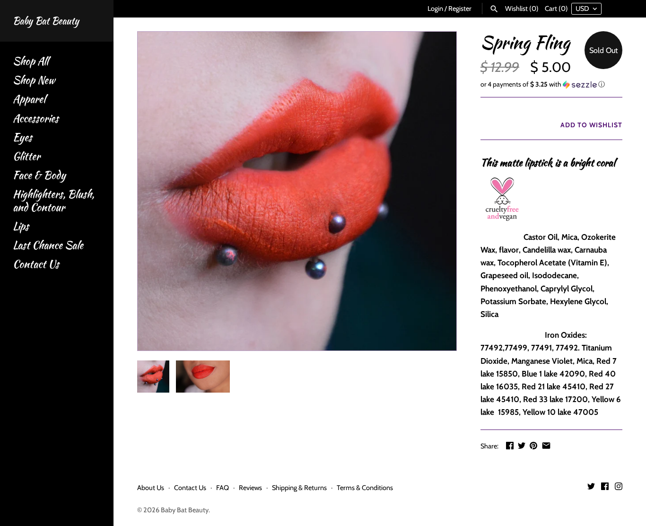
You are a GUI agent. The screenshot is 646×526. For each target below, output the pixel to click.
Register (459, 8)
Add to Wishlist (590, 125)
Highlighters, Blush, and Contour (53, 200)
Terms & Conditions (365, 487)
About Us (150, 487)
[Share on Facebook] (510, 445)
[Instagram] (618, 488)
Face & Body (39, 175)
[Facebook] (605, 488)
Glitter (26, 156)
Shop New (34, 80)
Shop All (30, 61)
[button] (551, 84)
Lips (21, 226)
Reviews (250, 487)
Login (435, 8)
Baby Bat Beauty (185, 510)
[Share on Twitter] (521, 445)
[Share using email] (546, 445)
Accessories (36, 118)
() (522, 8)
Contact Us (36, 264)
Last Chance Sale (48, 245)
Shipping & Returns (299, 487)
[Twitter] (591, 488)
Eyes (22, 137)
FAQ (222, 487)
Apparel (29, 99)
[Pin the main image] (533, 445)
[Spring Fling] (297, 191)
